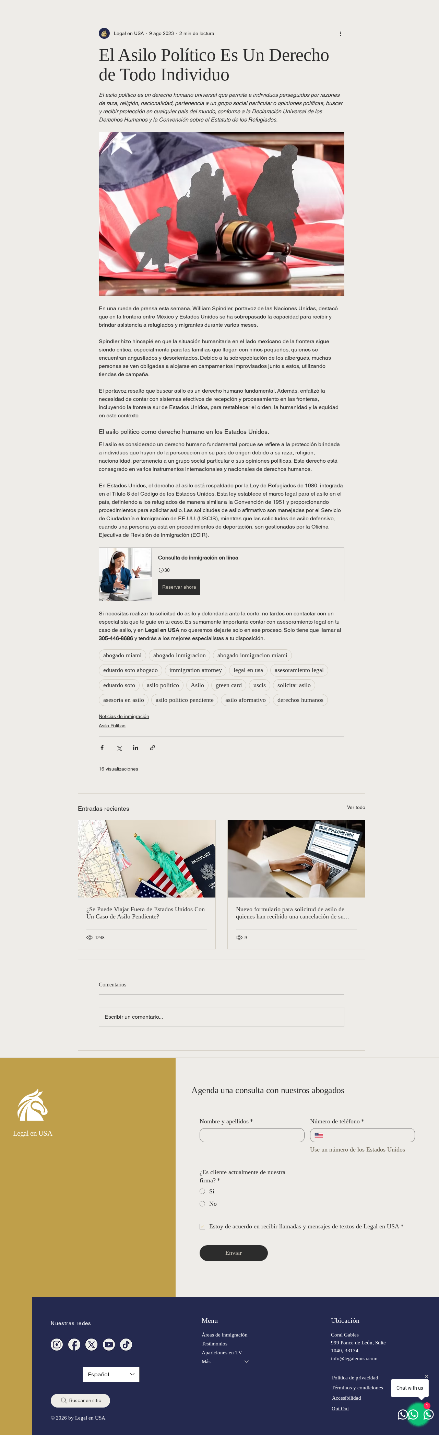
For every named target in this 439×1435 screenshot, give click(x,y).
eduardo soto (119, 685)
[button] (221, 574)
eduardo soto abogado (130, 670)
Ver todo (356, 807)
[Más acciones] (340, 33)
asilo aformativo (245, 699)
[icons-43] (126, 1345)
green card (229, 685)
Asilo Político (112, 725)
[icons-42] (74, 1345)
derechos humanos (300, 699)
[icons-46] (91, 1345)
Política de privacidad (355, 1377)
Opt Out (340, 1408)
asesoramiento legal (299, 670)
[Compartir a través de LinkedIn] (135, 747)
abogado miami (122, 655)
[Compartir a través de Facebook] (102, 747)
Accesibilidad (346, 1398)
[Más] (247, 1361)
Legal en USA (32, 1133)
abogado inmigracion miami (252, 655)
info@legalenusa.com (354, 1358)
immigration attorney (195, 670)
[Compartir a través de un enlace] (152, 747)
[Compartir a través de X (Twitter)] (119, 747)
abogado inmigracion (179, 655)
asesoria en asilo (123, 699)
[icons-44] (109, 1345)
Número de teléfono (337, 1121)
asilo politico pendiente (185, 699)
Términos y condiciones (357, 1387)
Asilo (197, 685)
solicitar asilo (294, 685)
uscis (259, 685)
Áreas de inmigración (225, 1335)
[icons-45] (57, 1345)
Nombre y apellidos (226, 1121)
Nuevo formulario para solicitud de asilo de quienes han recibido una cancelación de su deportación (290, 913)
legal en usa (248, 670)
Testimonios (214, 1343)
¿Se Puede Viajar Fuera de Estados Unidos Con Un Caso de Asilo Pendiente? (145, 913)
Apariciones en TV (222, 1352)
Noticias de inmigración (124, 716)
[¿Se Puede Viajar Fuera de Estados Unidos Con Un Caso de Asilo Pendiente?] (146, 859)
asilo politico (163, 685)
